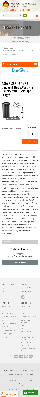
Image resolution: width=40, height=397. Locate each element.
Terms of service (32, 386)
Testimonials (5, 291)
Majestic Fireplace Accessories (26, 321)
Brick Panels (5, 337)
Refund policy (8, 386)
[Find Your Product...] (20, 16)
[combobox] (12, 16)
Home (6, 48)
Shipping (4, 128)
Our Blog (10, 375)
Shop (11, 48)
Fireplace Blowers (26, 306)
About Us (25, 375)
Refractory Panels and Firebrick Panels (27, 344)
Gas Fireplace (6, 327)
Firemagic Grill (6, 306)
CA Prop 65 (24, 370)
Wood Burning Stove (8, 334)
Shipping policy (13, 389)
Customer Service (14, 370)
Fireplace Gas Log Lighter (28, 317)
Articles (24, 383)
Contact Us (32, 370)
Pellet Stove (5, 320)
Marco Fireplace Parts (27, 310)
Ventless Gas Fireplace (8, 310)
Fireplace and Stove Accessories (27, 333)
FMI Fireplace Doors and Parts (28, 327)
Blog (3, 288)
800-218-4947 (24, 9)
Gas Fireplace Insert (7, 313)
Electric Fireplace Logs (8, 330)
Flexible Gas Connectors (28, 313)
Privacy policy (20, 386)
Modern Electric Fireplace (9, 323)
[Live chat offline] (30, 392)
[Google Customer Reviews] (9, 394)
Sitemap (17, 383)
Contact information (27, 389)
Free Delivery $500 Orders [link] (20, 37)
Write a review (20, 262)
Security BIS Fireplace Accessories (27, 338)
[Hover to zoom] (13, 110)
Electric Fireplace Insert (9, 317)
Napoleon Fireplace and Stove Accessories (28, 350)
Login (31, 375)
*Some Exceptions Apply (20, 41)
